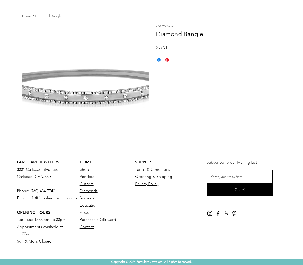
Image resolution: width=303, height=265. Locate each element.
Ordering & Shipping (153, 176)
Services (87, 198)
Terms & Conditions (152, 169)
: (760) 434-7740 (41, 190)
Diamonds (89, 190)
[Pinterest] (234, 213)
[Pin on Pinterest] (167, 60)
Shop (84, 169)
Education (89, 205)
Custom (87, 183)
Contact (87, 226)
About (85, 212)
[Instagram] (210, 213)
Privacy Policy (146, 183)
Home (27, 16)
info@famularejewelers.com (53, 198)
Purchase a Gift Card (98, 219)
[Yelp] (226, 213)
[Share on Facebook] (158, 60)
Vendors (87, 176)
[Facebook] (218, 213)
